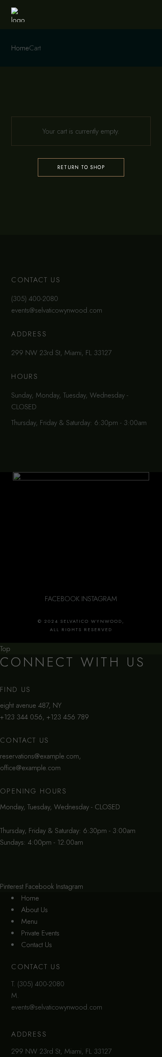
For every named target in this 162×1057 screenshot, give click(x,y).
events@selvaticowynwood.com (56, 1007)
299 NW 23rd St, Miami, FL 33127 (61, 1051)
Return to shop (81, 167)
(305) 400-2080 (40, 984)
